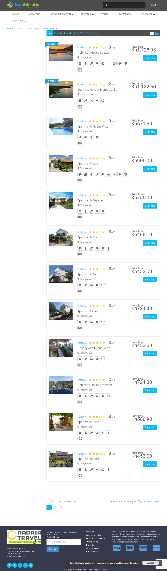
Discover (146, 14)
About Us (90, 532)
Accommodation (60, 14)
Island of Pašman (49, 28)
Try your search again (149, 501)
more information (131, 563)
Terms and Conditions (95, 538)
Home (15, 14)
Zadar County (31, 28)
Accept (150, 562)
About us (34, 14)
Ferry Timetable (92, 548)
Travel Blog (91, 545)
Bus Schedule (92, 552)
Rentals (86, 14)
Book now (150, 58)
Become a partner (94, 535)
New (50, 33)
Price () (58, 33)
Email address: (52, 537)
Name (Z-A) (92, 33)
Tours (105, 14)
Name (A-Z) (79, 33)
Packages (125, 14)
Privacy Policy (92, 542)
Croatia (19, 28)
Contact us (19, 20)
